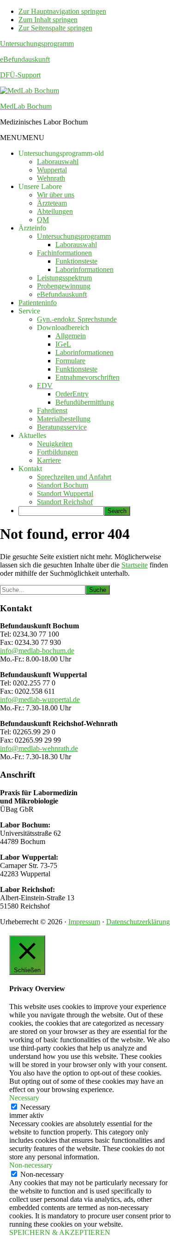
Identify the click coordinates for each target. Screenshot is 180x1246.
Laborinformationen (84, 269)
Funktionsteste (76, 261)
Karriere (49, 460)
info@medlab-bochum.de (37, 651)
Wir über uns (55, 195)
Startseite (134, 565)
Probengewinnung (63, 286)
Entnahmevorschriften (87, 377)
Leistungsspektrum (64, 278)
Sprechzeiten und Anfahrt (74, 477)
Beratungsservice (62, 427)
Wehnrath (51, 178)
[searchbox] (61, 511)
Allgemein (70, 336)
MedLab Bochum (26, 106)
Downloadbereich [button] (63, 327)
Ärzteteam (52, 203)
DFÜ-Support (20, 75)
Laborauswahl (57, 161)
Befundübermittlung (84, 402)
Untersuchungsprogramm (37, 43)
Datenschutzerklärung (138, 922)
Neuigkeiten (54, 444)
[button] (22, 138)
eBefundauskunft (25, 59)
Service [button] (29, 311)
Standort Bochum (62, 485)
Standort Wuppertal (65, 493)
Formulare (70, 361)
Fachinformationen (64, 253)
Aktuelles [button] (32, 435)
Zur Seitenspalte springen (55, 28)
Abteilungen (55, 211)
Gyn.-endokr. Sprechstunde (77, 319)
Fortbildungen (57, 452)
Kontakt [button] (30, 468)
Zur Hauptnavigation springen (62, 11)
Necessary (35, 1107)
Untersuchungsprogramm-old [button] (61, 153)
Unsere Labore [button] (40, 186)
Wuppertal (52, 170)
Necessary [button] (24, 1098)
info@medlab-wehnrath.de (39, 748)
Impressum (84, 922)
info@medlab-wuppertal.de (40, 699)
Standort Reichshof (65, 502)
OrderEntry (72, 394)
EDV (45, 386)
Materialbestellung (63, 419)
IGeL (63, 344)
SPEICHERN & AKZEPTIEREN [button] (59, 1232)
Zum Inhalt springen (48, 20)
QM (43, 220)
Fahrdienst (52, 410)
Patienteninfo (37, 303)
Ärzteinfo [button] (32, 228)
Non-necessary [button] (31, 1165)
